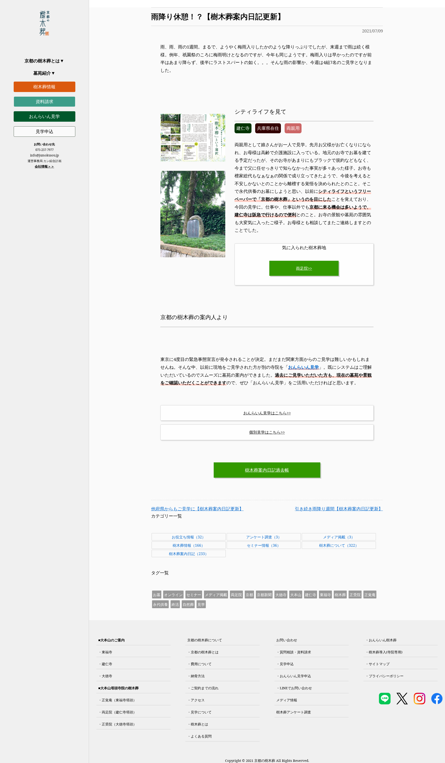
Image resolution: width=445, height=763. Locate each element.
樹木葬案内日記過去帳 (267, 470)
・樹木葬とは (197, 724)
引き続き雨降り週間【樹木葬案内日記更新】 (339, 509)
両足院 (302, 268)
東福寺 (325, 594)
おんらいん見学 (44, 116)
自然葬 (188, 604)
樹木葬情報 (44, 86)
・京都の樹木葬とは (203, 652)
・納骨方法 (196, 676)
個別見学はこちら (265, 432)
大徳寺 (280, 594)
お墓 (156, 594)
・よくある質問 (199, 736)
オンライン (173, 594)
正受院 (355, 594)
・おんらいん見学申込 (293, 676)
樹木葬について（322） (339, 545)
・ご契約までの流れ (203, 688)
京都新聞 (264, 594)
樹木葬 (340, 594)
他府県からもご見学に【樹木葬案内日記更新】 (197, 509)
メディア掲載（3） (339, 537)
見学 (201, 604)
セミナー (193, 594)
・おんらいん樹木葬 (381, 640)
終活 (175, 604)
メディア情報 (286, 700)
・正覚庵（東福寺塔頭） (117, 700)
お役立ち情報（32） (189, 537)
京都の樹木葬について (204, 640)
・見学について (199, 712)
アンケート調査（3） (264, 537)
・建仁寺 (105, 663)
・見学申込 (285, 663)
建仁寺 (310, 594)
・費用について (199, 663)
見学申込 (44, 131)
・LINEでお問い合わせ (294, 688)
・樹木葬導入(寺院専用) (383, 652)
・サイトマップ (377, 663)
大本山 (295, 594)
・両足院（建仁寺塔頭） (117, 712)
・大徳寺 (105, 676)
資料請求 (44, 101)
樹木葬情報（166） (189, 545)
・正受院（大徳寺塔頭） (117, 724)
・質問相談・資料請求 (293, 652)
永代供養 (160, 604)
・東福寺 (105, 652)
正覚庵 (369, 594)
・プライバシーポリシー (384, 676)
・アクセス (196, 700)
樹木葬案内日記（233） (189, 553)
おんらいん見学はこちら (265, 413)
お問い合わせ (286, 640)
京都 (249, 594)
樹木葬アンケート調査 (293, 712)
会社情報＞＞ (44, 166)
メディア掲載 (216, 594)
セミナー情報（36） (264, 545)
